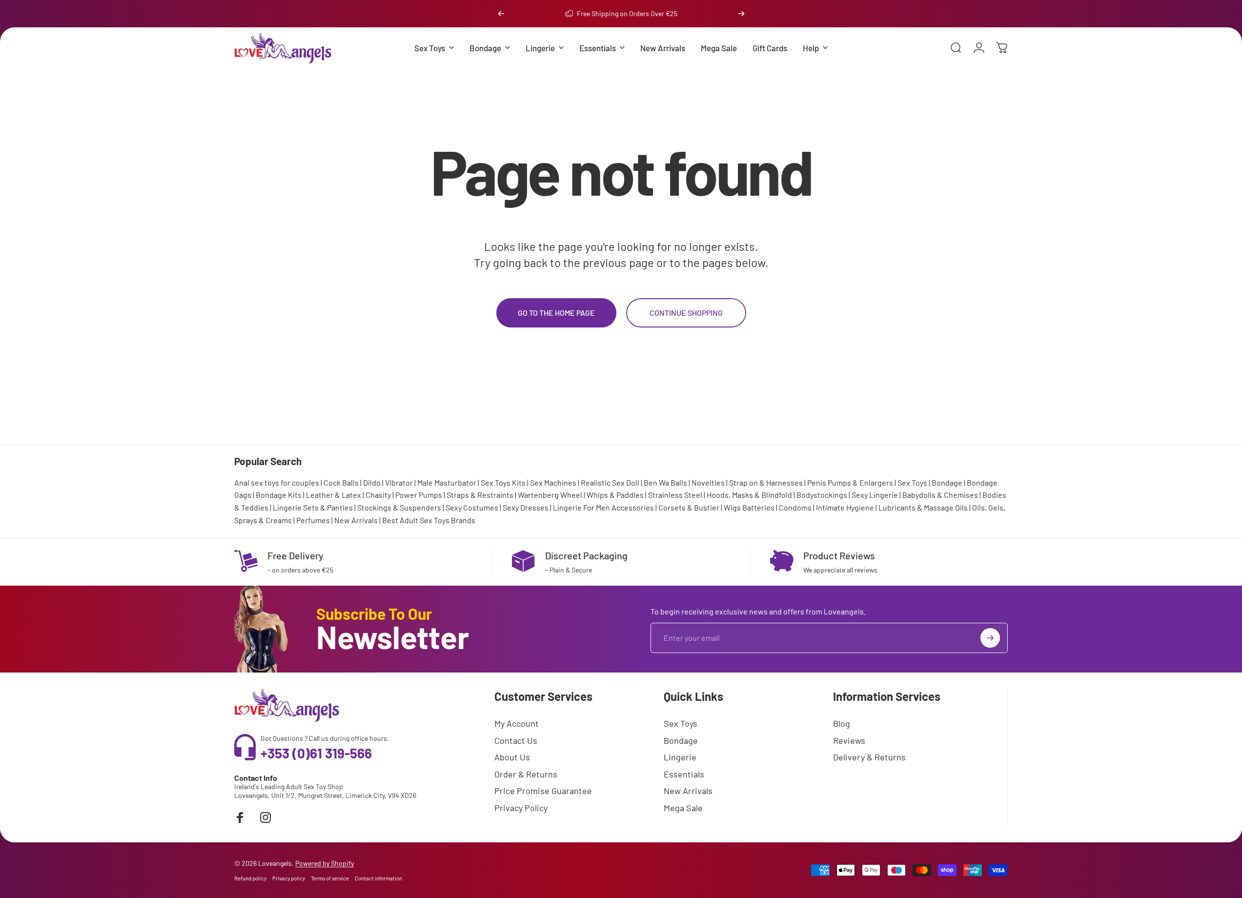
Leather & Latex (333, 494)
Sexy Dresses (526, 507)
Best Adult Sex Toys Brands (428, 520)
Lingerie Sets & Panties (313, 507)
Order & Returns (525, 774)
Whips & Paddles (615, 494)
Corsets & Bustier (688, 507)
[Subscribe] (990, 638)
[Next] (741, 13)
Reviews (849, 740)
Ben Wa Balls (665, 482)
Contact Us (515, 740)
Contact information (378, 878)
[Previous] (501, 13)
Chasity (378, 494)
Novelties (708, 482)
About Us (512, 757)
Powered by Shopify (324, 863)
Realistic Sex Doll (610, 482)
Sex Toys (912, 482)
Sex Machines (553, 482)
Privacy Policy (521, 807)
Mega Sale (683, 807)
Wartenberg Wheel (550, 494)
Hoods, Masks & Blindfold (749, 494)
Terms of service (330, 878)
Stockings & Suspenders (399, 507)
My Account (516, 723)
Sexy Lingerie (875, 494)
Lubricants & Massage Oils (923, 507)
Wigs (732, 507)
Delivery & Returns (869, 757)
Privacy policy (288, 878)
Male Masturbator (446, 482)
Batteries (758, 507)
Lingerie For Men (581, 507)
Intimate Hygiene (845, 507)
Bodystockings (821, 494)
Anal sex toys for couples (276, 482)
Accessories (632, 507)
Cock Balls (341, 482)
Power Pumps (418, 494)
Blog (841, 723)
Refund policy (250, 878)
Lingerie (680, 757)
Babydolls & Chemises (940, 494)
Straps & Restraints (480, 494)
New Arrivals (356, 520)
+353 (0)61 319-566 (316, 753)
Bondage (947, 482)
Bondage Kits (279, 494)
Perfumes (313, 520)
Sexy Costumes (472, 507)
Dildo (372, 482)
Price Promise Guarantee (543, 790)
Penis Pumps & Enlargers (850, 482)
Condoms (795, 507)
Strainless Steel (675, 494)
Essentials (684, 774)
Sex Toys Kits (503, 482)
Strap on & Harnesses (766, 482)
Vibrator (399, 482)
